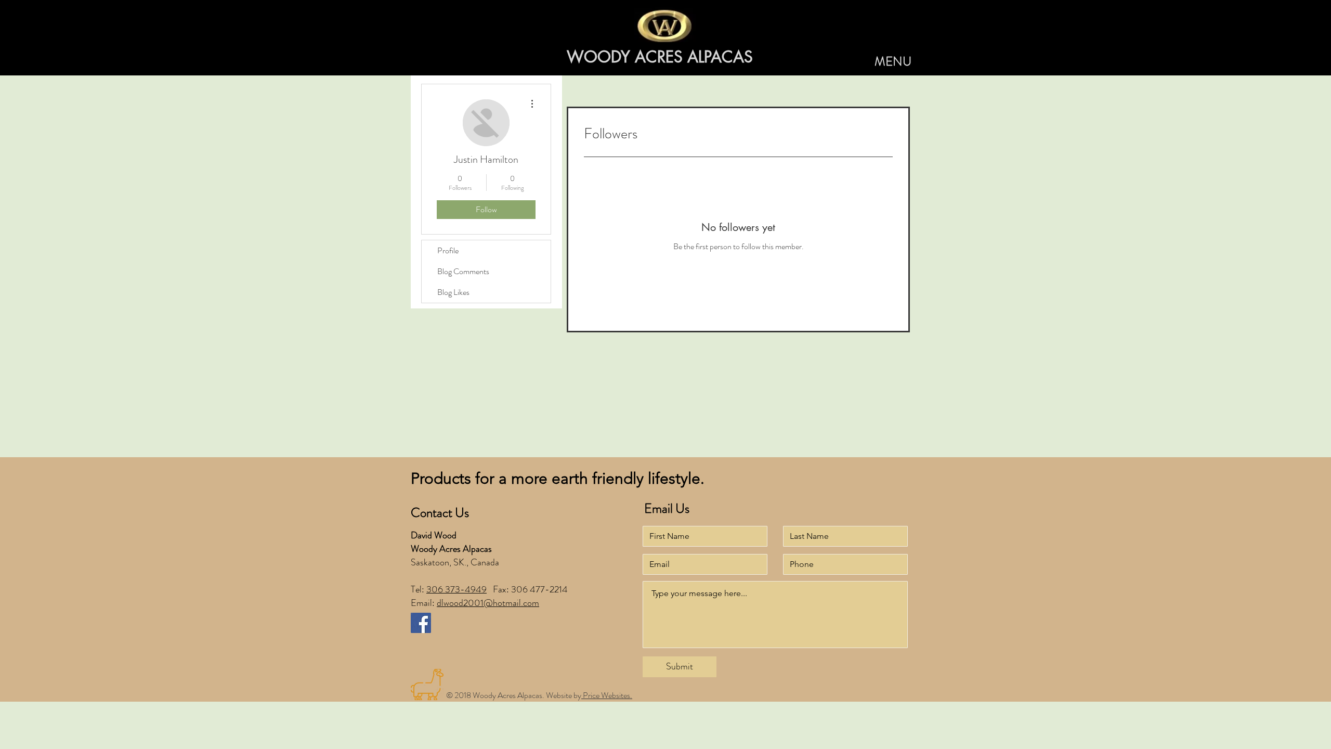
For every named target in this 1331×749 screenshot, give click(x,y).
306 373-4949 (456, 589)
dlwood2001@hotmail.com (488, 603)
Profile (448, 250)
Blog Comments (463, 271)
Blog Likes (453, 292)
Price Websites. (606, 695)
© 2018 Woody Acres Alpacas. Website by (513, 695)
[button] (892, 62)
